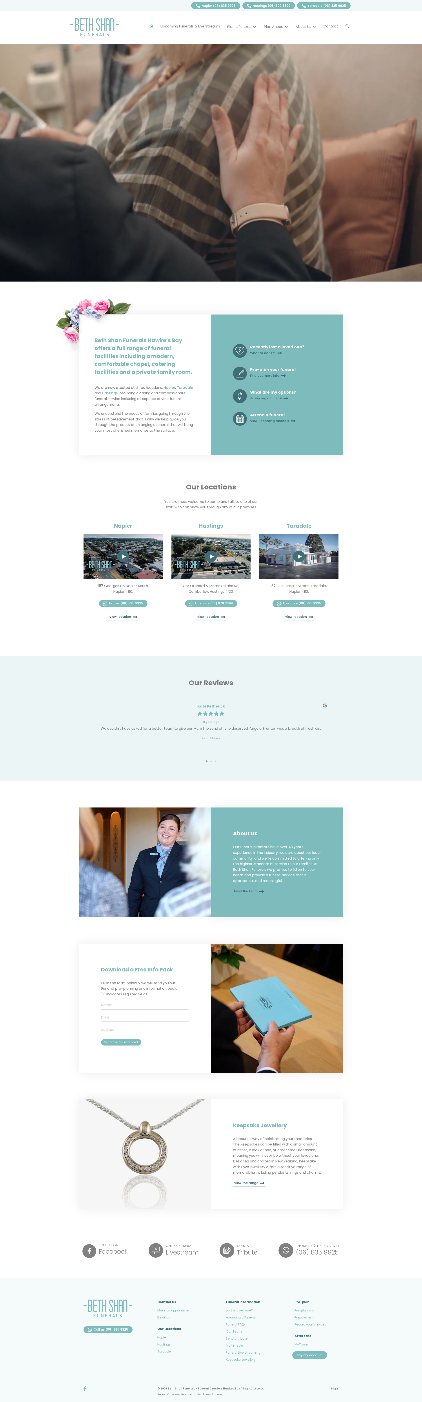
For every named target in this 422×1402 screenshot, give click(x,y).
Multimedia (234, 1345)
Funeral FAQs (236, 1324)
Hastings (110, 393)
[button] (347, 26)
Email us (163, 1317)
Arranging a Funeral (241, 1317)
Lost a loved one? (239, 1310)
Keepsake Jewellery (260, 1125)
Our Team (234, 1331)
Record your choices (310, 1324)
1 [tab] (206, 761)
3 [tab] (215, 761)
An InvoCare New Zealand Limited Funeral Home (189, 1394)
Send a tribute (237, 1338)
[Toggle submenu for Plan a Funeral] (254, 26)
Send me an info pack (121, 1042)
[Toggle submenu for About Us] (314, 26)
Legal (334, 1388)
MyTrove (301, 1344)
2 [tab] (211, 761)
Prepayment (304, 1317)
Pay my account (310, 1355)
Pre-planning (304, 1310)
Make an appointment (174, 1310)
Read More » (211, 738)
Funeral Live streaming (243, 1352)
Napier (169, 387)
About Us (245, 833)
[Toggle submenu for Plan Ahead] (286, 26)
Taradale (185, 387)
